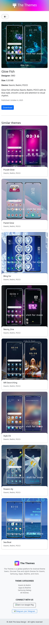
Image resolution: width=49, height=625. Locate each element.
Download (7, 107)
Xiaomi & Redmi (24, 585)
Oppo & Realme (24, 588)
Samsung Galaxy (24, 590)
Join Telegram (29, 611)
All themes (24, 593)
